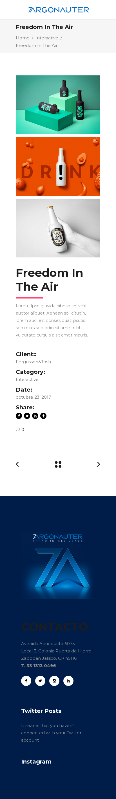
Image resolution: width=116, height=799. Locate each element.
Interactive (46, 38)
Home (23, 38)
